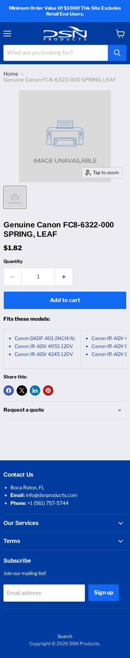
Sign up (103, 592)
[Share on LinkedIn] (35, 390)
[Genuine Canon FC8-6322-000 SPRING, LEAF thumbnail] (15, 197)
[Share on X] (22, 390)
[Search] (117, 53)
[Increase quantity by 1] (64, 277)
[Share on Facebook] (8, 390)
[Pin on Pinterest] (48, 390)
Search (65, 636)
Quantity (13, 261)
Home (10, 74)
